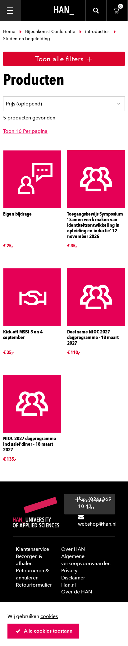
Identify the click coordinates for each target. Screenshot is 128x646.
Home (9, 31)
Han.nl (68, 585)
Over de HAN (76, 592)
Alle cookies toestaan (48, 631)
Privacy (69, 571)
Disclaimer (73, 578)
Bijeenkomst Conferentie (50, 31)
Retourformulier (34, 585)
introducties (97, 31)
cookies (49, 616)
